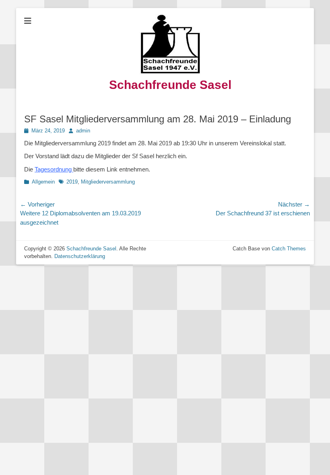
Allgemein (43, 182)
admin (83, 131)
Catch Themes (289, 249)
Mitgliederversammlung (108, 182)
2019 (72, 182)
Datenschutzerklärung (79, 256)
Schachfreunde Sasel (170, 84)
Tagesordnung (54, 169)
